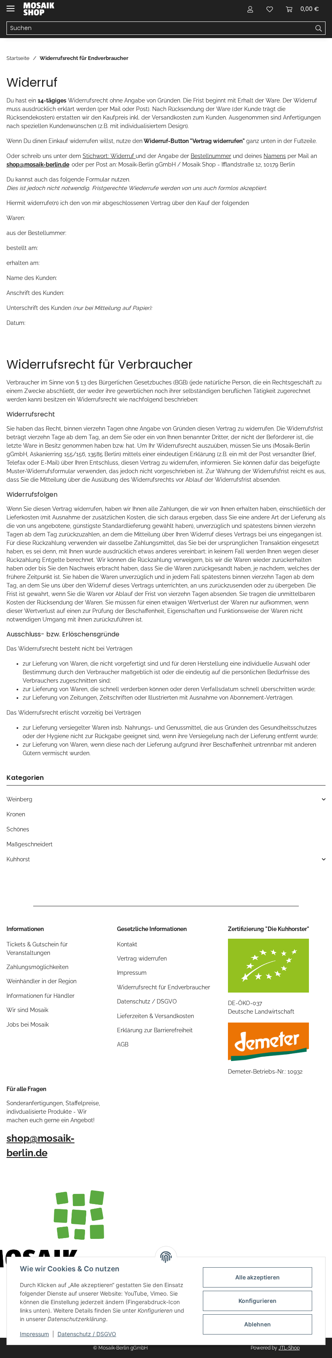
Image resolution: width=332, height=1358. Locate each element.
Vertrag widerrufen (142, 958)
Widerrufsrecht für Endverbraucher (163, 987)
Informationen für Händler (40, 996)
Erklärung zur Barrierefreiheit (155, 1030)
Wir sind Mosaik (27, 1010)
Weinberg (19, 799)
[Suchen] (319, 28)
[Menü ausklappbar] (10, 5)
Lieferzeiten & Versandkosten (155, 1016)
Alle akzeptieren (257, 1277)
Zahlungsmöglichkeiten (37, 967)
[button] (250, 9)
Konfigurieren (257, 1300)
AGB (122, 1044)
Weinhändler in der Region (41, 981)
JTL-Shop (289, 1348)
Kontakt (127, 944)
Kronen (15, 814)
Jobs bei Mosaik (27, 1024)
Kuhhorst (18, 859)
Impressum (34, 1333)
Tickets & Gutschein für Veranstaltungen (37, 948)
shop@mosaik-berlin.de (37, 164)
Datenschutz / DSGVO (86, 1333)
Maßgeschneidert (29, 844)
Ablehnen (257, 1324)
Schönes (17, 829)
